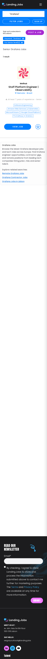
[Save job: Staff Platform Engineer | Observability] (38, 126)
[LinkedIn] (6, 648)
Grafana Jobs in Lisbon (13, 181)
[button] (23, 99)
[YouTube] (18, 648)
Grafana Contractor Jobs (14, 177)
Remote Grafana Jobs (13, 173)
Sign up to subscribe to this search (12, 32)
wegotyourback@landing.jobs (17, 640)
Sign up (38, 21)
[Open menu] (40, 4)
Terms (14, 587)
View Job (17, 126)
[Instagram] (12, 648)
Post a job (34, 32)
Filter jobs (16, 21)
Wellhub (23, 83)
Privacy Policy (31, 587)
